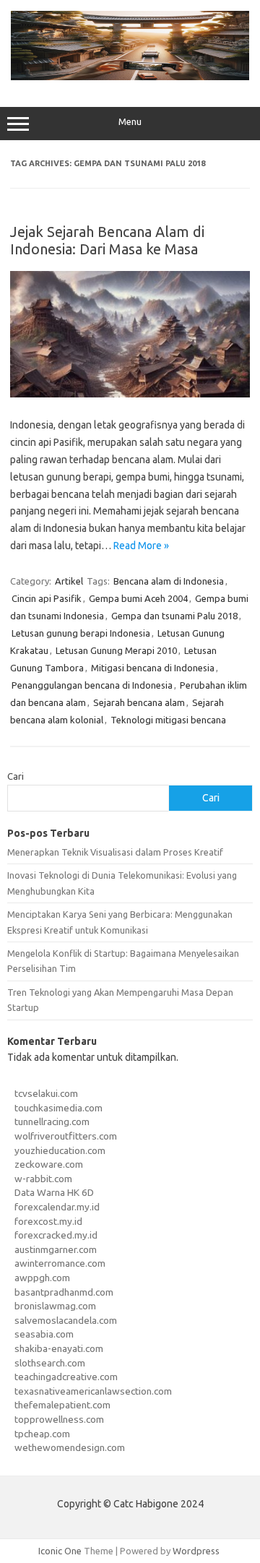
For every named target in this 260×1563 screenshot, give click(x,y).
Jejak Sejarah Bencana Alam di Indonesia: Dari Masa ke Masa (107, 240)
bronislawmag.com (55, 1306)
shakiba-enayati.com (58, 1348)
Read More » (141, 545)
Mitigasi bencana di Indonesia (152, 668)
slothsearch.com (49, 1363)
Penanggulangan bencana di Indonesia (92, 685)
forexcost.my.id (48, 1221)
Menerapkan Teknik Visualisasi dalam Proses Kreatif (115, 852)
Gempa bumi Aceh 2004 (138, 598)
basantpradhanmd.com (63, 1292)
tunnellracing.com (52, 1121)
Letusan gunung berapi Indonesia (81, 633)
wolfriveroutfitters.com (65, 1136)
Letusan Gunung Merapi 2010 (116, 650)
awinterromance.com (59, 1263)
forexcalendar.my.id (57, 1207)
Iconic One (60, 1551)
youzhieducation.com (59, 1150)
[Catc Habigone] (130, 76)
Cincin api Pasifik (47, 598)
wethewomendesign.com (69, 1447)
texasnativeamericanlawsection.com (93, 1391)
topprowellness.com (59, 1419)
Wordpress (196, 1551)
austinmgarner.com (55, 1249)
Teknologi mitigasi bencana (168, 720)
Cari (15, 776)
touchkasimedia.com (58, 1108)
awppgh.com (42, 1277)
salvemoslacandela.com (65, 1320)
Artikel (69, 581)
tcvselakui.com (46, 1093)
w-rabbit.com (43, 1178)
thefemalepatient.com (62, 1405)
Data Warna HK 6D (54, 1192)
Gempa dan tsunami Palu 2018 (174, 616)
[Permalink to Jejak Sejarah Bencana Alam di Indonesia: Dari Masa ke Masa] (130, 394)
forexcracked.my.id (56, 1235)
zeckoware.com (48, 1164)
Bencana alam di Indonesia (168, 581)
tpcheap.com (42, 1433)
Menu (130, 121)
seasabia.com (44, 1334)
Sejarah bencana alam (139, 702)
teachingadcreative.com (66, 1376)
